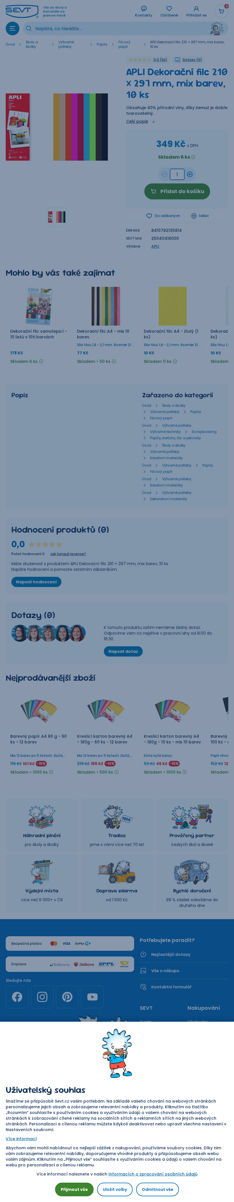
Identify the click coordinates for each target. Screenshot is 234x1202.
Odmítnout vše (157, 1189)
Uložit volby (115, 1189)
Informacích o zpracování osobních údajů (152, 1174)
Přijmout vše (74, 1189)
